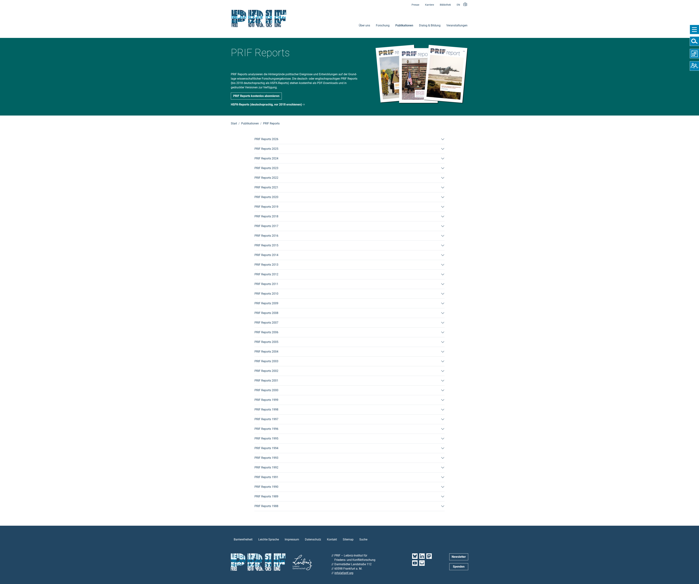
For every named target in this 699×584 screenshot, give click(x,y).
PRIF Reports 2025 (266, 149)
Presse (415, 4)
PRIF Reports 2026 (266, 139)
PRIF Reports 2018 (266, 216)
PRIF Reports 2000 (266, 390)
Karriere (429, 4)
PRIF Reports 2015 (266, 245)
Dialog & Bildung (430, 25)
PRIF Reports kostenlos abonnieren (256, 96)
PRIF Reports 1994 (266, 448)
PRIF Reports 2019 (266, 206)
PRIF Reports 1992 (266, 467)
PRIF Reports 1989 (266, 496)
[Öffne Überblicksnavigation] (694, 29)
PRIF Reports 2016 (266, 235)
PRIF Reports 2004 (266, 351)
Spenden (459, 566)
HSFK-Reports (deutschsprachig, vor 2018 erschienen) (266, 104)
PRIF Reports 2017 (266, 226)
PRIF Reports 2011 (266, 284)
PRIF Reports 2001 (266, 380)
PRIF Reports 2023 (266, 168)
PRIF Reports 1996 (266, 429)
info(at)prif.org (343, 573)
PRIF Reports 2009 (266, 303)
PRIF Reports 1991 (266, 477)
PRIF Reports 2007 (266, 322)
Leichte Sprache (268, 539)
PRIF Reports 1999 (266, 400)
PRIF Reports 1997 (266, 419)
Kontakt (332, 539)
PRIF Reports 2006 (266, 332)
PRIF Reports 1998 (266, 409)
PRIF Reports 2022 (266, 177)
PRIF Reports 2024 (266, 158)
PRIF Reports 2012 (266, 274)
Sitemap (348, 539)
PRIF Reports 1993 (266, 458)
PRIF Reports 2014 (266, 255)
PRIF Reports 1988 (266, 506)
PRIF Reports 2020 (266, 197)
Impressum (292, 539)
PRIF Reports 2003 (266, 361)
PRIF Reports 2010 (266, 293)
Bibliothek (445, 4)
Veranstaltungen (456, 25)
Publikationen (404, 25)
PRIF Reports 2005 (266, 342)
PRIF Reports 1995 (266, 438)
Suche (363, 539)
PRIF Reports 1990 (266, 487)
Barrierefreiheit (243, 539)
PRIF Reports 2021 (266, 187)
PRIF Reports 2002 (266, 371)
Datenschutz (313, 539)
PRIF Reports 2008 (266, 313)
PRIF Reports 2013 (266, 264)
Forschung (383, 25)
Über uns (364, 25)
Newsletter (459, 556)
